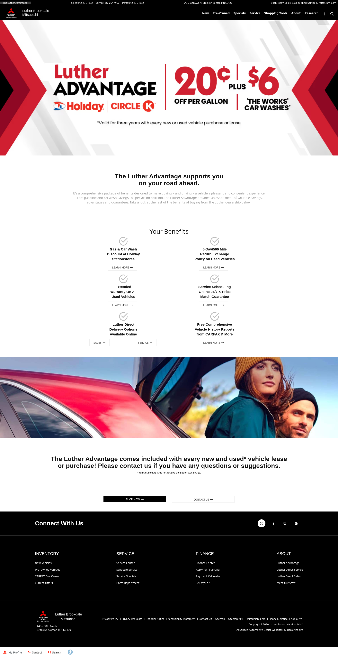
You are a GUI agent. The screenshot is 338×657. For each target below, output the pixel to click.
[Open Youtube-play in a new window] (285, 524)
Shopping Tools (275, 13)
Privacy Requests (132, 618)
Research (311, 13)
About (296, 13)
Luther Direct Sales (289, 576)
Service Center (125, 563)
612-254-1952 (85, 2)
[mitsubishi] (11, 13)
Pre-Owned (221, 13)
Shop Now (133, 499)
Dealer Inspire (295, 629)
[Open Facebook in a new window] (273, 524)
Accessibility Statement (181, 618)
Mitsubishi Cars (256, 618)
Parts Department (127, 583)
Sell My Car (202, 583)
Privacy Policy (110, 618)
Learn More (121, 267)
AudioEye (296, 618)
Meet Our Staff (286, 583)
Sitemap (220, 618)
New (205, 13)
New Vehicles (43, 563)
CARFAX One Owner (47, 576)
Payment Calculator (208, 576)
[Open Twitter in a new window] (261, 523)
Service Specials (126, 576)
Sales (98, 342)
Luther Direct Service (290, 569)
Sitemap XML (236, 618)
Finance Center (205, 563)
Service (255, 13)
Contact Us (202, 499)
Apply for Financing (207, 569)
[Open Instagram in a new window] (296, 524)
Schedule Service (127, 569)
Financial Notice (155, 618)
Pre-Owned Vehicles (47, 569)
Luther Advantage (288, 563)
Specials (240, 13)
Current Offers (44, 583)
